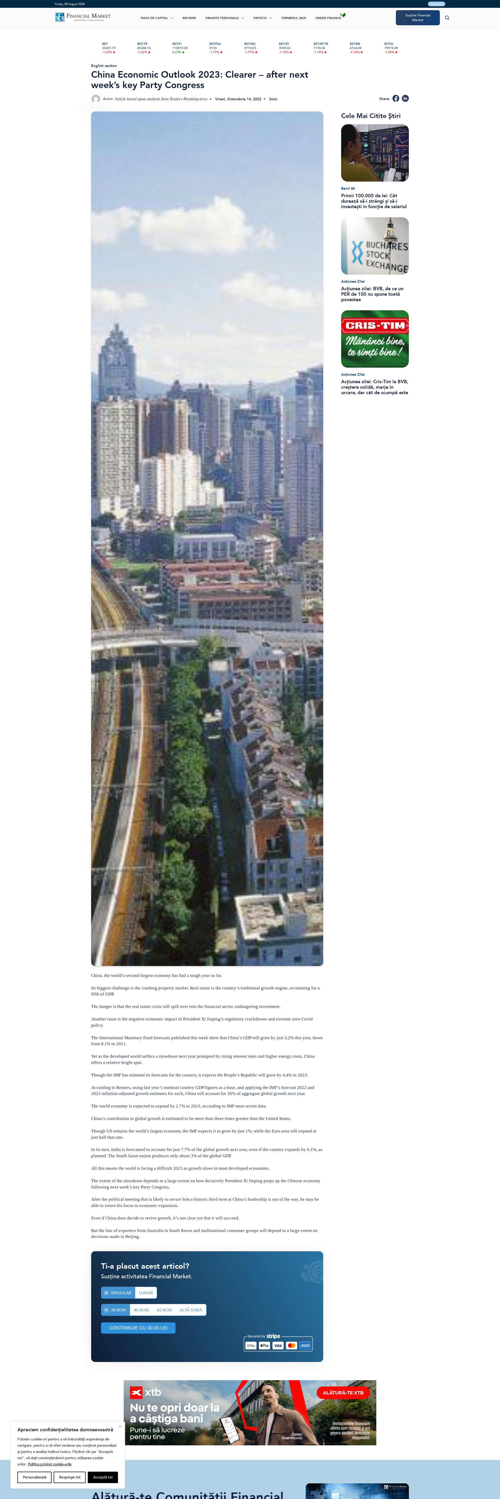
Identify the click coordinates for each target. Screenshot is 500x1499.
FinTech (260, 18)
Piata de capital (154, 18)
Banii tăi (348, 188)
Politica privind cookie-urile (50, 1464)
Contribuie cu (138, 1327)
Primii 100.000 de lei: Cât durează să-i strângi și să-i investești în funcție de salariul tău (374, 201)
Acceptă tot (103, 1477)
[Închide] (120, 1426)
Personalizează (34, 1477)
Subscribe (436, 4)
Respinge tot (69, 1477)
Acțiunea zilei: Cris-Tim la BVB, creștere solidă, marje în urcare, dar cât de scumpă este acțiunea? (374, 387)
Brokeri (189, 18)
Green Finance (328, 18)
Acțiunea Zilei (353, 281)
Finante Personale (222, 18)
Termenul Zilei (293, 18)
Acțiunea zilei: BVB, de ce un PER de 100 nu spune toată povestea (372, 294)
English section (104, 65)
